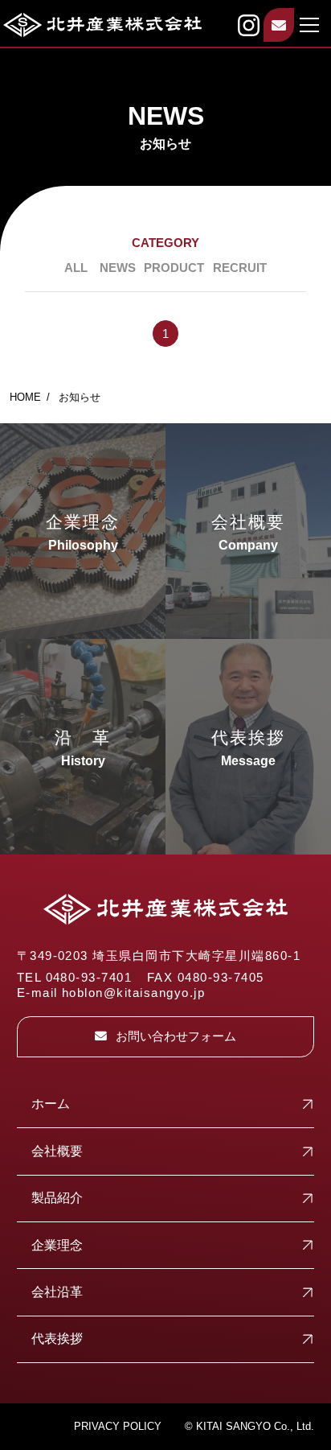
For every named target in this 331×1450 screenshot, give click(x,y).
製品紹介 (57, 1198)
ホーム (50, 1103)
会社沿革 (57, 1292)
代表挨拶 (57, 1338)
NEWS (118, 268)
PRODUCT (174, 268)
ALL (76, 268)
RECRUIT (240, 268)
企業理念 (57, 1245)
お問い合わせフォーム (176, 1036)
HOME (25, 397)
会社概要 (57, 1151)
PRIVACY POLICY (117, 1426)
